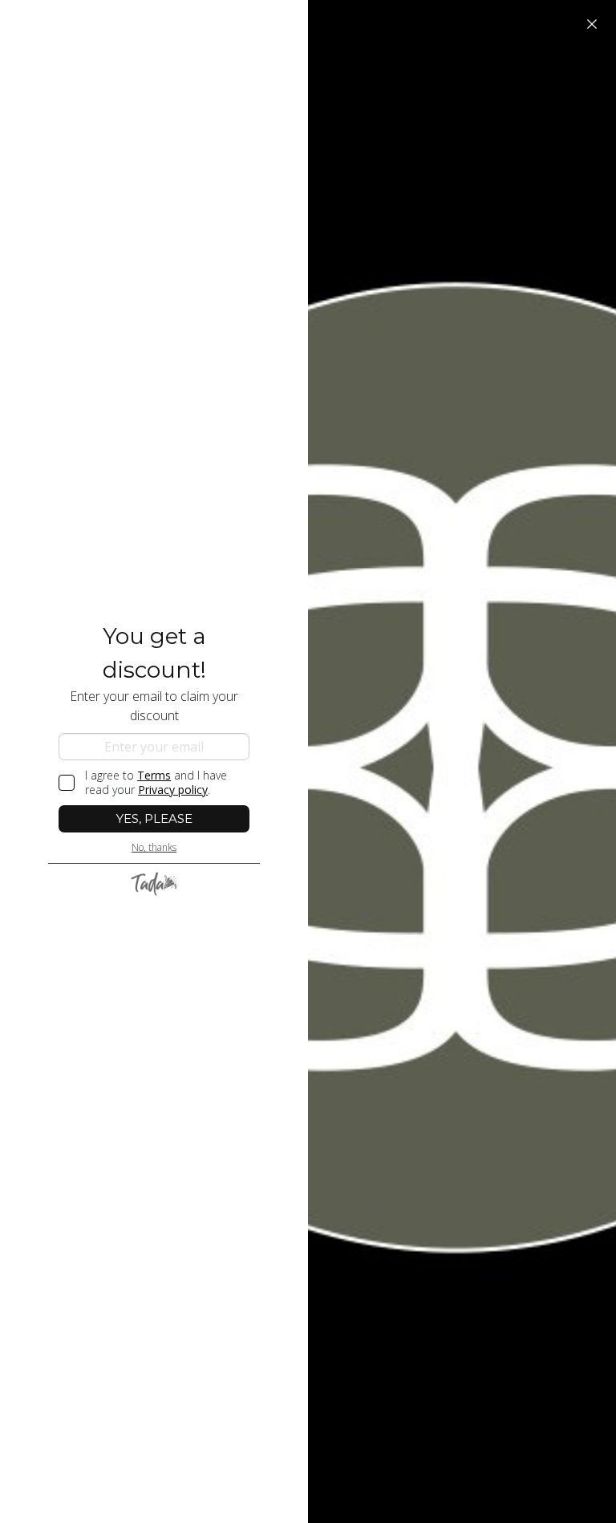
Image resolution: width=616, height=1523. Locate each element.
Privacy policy (173, 789)
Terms (154, 775)
